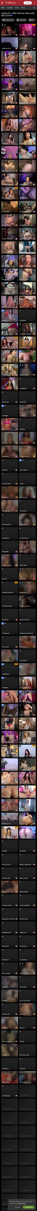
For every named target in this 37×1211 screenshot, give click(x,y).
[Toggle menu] (2, 3)
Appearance (9, 20)
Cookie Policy (21, 1203)
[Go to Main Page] (11, 3)
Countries (23, 20)
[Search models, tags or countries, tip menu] (34, 8)
